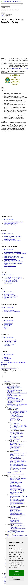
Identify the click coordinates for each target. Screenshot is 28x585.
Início (5, 580)
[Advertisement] (14, 42)
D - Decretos (13, 437)
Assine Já (6, 357)
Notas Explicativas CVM (16, 510)
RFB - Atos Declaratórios (16, 502)
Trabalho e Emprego (15, 449)
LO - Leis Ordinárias (15, 435)
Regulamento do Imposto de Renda (12, 252)
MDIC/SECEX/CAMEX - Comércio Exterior (16, 446)
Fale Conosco (7, 345)
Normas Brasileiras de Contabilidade (13, 236)
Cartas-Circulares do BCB (16, 488)
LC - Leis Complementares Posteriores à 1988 (16, 417)
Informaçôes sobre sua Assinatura (12, 311)
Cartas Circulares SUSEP (16, 523)
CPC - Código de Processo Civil (18, 425)
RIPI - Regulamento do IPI (16, 458)
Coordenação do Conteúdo (10, 340)
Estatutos (9, 472)
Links (5, 298)
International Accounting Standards (12, 237)
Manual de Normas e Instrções (11, 256)
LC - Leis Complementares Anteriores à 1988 (16, 414)
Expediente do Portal (9, 344)
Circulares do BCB (14, 483)
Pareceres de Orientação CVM (17, 514)
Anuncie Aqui (7, 358)
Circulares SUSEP (14, 521)
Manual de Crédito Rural (10, 259)
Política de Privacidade (6, 362)
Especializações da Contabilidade (15, 400)
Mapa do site (4, 364)
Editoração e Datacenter (9, 342)
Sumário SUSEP (14, 518)
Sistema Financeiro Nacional (11, 280)
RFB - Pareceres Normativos (17, 500)
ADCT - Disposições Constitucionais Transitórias (16, 420)
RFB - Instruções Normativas (17, 499)
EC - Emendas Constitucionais (17, 412)
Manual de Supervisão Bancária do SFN (14, 261)
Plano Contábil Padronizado (11, 223)
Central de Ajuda (8, 325)
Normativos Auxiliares (9, 239)
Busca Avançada (8, 324)
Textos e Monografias (9, 294)
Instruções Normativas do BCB (17, 489)
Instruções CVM (14, 509)
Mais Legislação (8, 283)
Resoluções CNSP (14, 520)
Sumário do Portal (8, 323)
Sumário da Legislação (12, 408)
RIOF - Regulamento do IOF (17, 464)
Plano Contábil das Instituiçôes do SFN (13, 222)
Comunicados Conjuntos (16, 482)
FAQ (5, 328)
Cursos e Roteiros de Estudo (11, 296)
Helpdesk (6, 327)
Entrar (3, 12)
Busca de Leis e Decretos (16, 432)
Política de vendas (16, 362)
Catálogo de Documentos (10, 266)
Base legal (23, 362)
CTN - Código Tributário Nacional (18, 426)
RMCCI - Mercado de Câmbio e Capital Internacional (18, 456)
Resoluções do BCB (15, 485)
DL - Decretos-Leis (14, 439)
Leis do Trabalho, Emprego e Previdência (14, 279)
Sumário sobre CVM (15, 507)
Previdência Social (14, 450)
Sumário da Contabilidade (13, 386)
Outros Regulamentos (15, 471)
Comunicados (13, 481)
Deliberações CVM (15, 511)
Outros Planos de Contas (10, 224)
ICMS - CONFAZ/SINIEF (16, 444)
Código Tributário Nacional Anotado (13, 277)
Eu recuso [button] (17, 574)
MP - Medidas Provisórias (16, 436)
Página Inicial (7, 381)
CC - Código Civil (14, 423)
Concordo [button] (17, 571)
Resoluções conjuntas (15, 486)
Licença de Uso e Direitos (10, 341)
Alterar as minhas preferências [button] (16, 578)
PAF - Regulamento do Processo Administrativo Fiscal (18, 469)
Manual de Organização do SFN (12, 260)
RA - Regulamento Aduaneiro (17, 460)
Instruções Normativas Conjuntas (18, 490)
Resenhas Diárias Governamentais (12, 240)
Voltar (2, 87)
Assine (5, 7)
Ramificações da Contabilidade (14, 405)
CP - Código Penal (14, 428)
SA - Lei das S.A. (14, 443)
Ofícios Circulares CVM (16, 513)
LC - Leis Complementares (16, 433)
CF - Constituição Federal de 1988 (18, 411)
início (2, 15)
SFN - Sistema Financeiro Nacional (18, 442)
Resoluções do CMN (15, 479)
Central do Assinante (9, 310)
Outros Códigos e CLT (15, 429)
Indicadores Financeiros (9, 297)
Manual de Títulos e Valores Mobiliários (13, 257)
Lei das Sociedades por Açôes (11, 281)
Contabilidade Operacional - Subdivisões (17, 404)
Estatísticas (6, 360)
